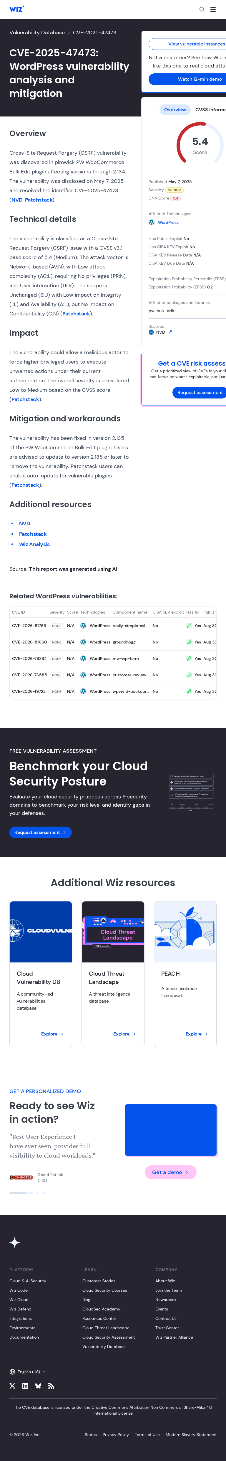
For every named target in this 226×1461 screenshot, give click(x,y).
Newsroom (165, 1299)
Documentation (24, 1337)
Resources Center (99, 1318)
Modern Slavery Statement (191, 1434)
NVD (17, 199)
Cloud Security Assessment (108, 1337)
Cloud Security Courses (104, 1290)
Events (161, 1309)
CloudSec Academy (101, 1309)
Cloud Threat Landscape (105, 1327)
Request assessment (37, 832)
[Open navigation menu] (213, 9)
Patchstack (39, 199)
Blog (86, 1299)
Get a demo (167, 1172)
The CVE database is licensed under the (113, 1410)
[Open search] (202, 9)
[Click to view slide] (21, 1193)
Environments (22, 1327)
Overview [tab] (175, 110)
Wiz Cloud (19, 1299)
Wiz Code (18, 1290)
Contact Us (166, 1318)
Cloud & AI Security (27, 1280)
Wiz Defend (20, 1309)
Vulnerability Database (37, 32)
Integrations (20, 1318)
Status (91, 1434)
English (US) (29, 1371)
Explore (49, 1034)
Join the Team (168, 1290)
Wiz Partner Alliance (174, 1337)
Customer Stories (98, 1280)
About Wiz (165, 1280)
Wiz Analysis (34, 544)
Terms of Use (147, 1434)
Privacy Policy (116, 1434)
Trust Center (167, 1327)
